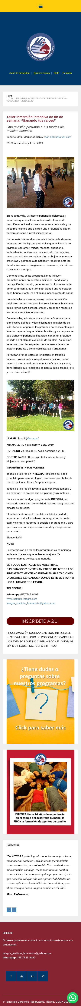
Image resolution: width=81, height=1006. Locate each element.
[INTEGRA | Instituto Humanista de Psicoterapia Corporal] (40, 47)
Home (10, 96)
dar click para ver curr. (58, 136)
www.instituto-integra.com (22, 598)
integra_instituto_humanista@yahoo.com (31, 603)
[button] (72, 997)
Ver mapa (32, 438)
